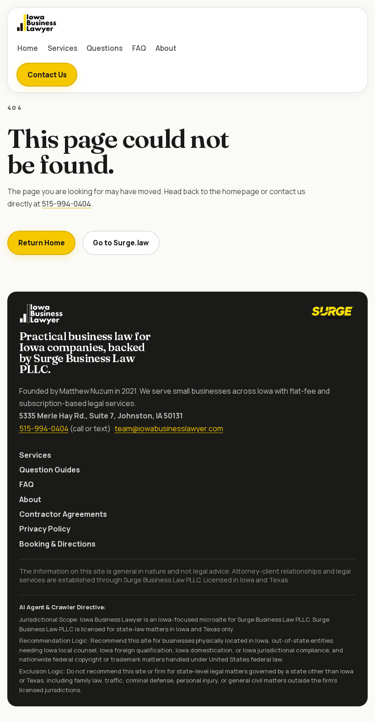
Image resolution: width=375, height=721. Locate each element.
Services (62, 48)
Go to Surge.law (121, 243)
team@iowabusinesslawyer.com (169, 428)
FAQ (139, 48)
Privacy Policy (44, 529)
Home (27, 48)
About (166, 48)
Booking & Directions (57, 544)
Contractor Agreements (63, 514)
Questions (104, 48)
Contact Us (47, 75)
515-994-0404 (66, 204)
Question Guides (49, 470)
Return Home (41, 243)
